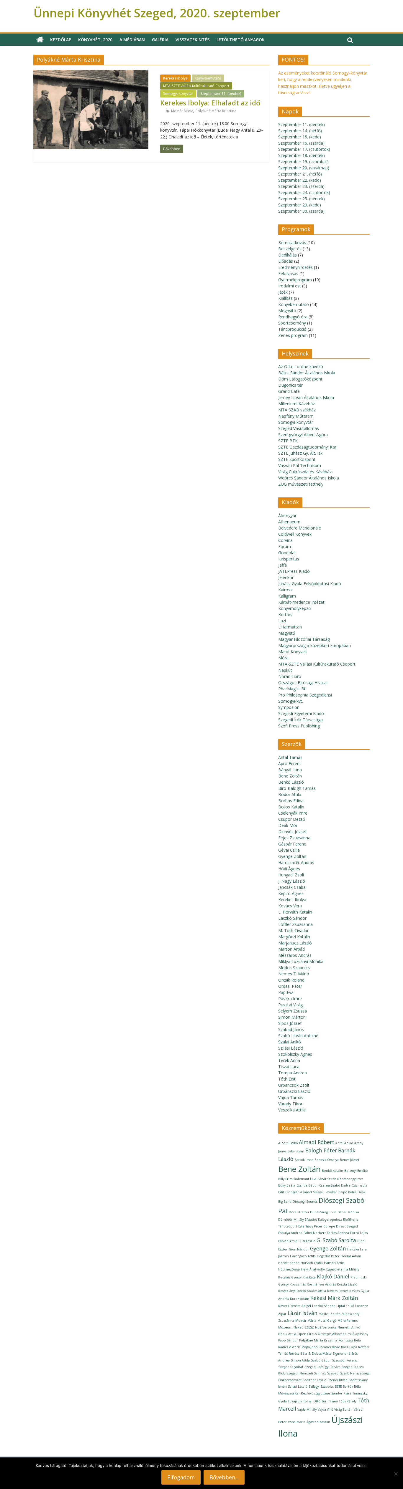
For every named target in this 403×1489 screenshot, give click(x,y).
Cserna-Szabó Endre (334, 1185)
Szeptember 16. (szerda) (301, 143)
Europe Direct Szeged (341, 1226)
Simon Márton (292, 1017)
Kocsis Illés (298, 1284)
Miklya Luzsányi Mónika (300, 961)
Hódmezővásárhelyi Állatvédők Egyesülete (310, 1269)
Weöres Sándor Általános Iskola (308, 478)
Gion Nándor (299, 1249)
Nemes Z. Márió (293, 974)
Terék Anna (289, 1060)
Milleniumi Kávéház (296, 403)
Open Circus (307, 1334)
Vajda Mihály (307, 1409)
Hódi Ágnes (289, 868)
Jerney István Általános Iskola (306, 397)
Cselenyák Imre (292, 813)
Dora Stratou (299, 1212)
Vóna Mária (296, 1422)
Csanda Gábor (307, 1185)
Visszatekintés (192, 39)
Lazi (282, 620)
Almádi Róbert (316, 1142)
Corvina (285, 540)
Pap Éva (286, 992)
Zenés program (293, 335)
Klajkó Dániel (333, 1276)
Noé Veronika (325, 1327)
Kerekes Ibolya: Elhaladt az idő (210, 102)
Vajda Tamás (290, 1097)
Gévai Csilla (289, 850)
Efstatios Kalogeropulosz (323, 1219)
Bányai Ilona (290, 769)
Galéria (160, 39)
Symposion (288, 707)
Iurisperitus (288, 559)
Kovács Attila (316, 1291)
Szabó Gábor (321, 1360)
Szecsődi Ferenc (345, 1360)
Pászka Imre (290, 998)
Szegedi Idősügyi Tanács (322, 1367)
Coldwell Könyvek (295, 534)
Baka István (295, 1151)
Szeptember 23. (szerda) (301, 186)
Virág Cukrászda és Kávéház (305, 471)
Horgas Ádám (351, 1256)
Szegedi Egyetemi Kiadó (301, 713)
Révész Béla (298, 1353)
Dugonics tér (290, 385)
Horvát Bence (288, 1263)
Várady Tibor (290, 1103)
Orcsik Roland (291, 980)
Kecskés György (290, 1277)
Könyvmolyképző (294, 608)
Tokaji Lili (295, 1401)
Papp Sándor (288, 1340)
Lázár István (302, 1312)
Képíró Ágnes (291, 893)
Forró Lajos (359, 1233)
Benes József (349, 1160)
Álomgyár (287, 515)
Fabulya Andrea (290, 1233)
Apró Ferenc (290, 763)
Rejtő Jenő (309, 1347)
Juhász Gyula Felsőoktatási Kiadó (309, 583)
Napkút (285, 670)
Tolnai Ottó (311, 1401)
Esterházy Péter (310, 1226)
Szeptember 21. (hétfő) (300, 174)
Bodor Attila (289, 794)
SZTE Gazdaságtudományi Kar (307, 447)
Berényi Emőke (356, 1171)
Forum (284, 546)
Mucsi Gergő (326, 1320)
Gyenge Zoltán (292, 856)
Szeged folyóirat (290, 1367)
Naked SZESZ (304, 1327)
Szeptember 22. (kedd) (299, 180)
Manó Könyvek (292, 651)
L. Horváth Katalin (295, 912)
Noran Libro (289, 676)
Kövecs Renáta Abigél (294, 1306)
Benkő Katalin (332, 1171)
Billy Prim (285, 1179)
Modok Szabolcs (294, 967)
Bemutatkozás (292, 242)
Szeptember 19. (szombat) (303, 161)
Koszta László (347, 1284)
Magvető (286, 633)
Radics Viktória (289, 1347)
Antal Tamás (290, 757)
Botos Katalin (291, 807)
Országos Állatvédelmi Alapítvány (343, 1334)
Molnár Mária (182, 110)
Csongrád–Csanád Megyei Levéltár (311, 1192)
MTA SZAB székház (297, 410)
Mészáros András (295, 955)
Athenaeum (289, 522)
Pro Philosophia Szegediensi (305, 695)
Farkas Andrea (338, 1233)
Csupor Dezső (291, 819)
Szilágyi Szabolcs (321, 1386)
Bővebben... (224, 1477)
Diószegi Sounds (305, 1202)
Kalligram (287, 596)
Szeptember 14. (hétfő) (300, 130)
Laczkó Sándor (292, 918)
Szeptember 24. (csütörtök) (304, 192)
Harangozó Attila (303, 1256)
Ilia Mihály (351, 1269)
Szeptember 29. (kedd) (299, 205)
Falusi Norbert (315, 1233)
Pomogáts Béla (349, 1340)
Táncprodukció (292, 329)
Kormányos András (321, 1284)
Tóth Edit (287, 1079)
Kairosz (285, 590)
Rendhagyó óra (292, 317)
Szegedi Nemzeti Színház (306, 1373)
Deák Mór (287, 825)
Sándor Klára (341, 1393)
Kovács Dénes (337, 1291)
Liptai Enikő (345, 1306)
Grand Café (289, 391)
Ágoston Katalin (318, 1422)
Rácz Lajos (349, 1347)
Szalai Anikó (289, 1042)
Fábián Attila (287, 1241)
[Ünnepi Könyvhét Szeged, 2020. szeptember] (40, 40)
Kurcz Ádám (299, 1299)
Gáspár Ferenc (292, 844)
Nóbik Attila (287, 1334)
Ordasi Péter (290, 986)
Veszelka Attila (292, 1110)
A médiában (132, 39)
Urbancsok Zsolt (293, 1085)
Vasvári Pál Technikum (299, 465)
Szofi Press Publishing (299, 726)
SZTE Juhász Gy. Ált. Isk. (300, 453)
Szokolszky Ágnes (295, 1054)
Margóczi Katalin (294, 936)
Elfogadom (181, 1477)
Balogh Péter (321, 1150)
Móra (283, 658)
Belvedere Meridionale (299, 528)
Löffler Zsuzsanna (295, 924)
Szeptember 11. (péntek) (220, 93)
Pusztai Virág (290, 1004)
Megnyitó (287, 310)
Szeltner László (314, 1380)
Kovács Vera (290, 906)
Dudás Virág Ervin (323, 1212)
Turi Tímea (330, 1401)
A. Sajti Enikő (288, 1143)
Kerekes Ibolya (175, 78)
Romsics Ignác (329, 1347)
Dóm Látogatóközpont (300, 379)
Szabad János (291, 1029)
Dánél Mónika (348, 1212)
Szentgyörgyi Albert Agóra (303, 434)
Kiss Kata (309, 1277)
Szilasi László (290, 1048)
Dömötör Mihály (291, 1219)
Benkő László (291, 782)
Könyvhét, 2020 (95, 39)
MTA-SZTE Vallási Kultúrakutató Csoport (196, 85)
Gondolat (287, 552)
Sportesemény (292, 323)
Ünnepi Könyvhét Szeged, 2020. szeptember (156, 13)
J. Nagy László (291, 881)
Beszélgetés (290, 249)
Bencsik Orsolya (326, 1160)
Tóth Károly (347, 1401)
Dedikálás (287, 255)
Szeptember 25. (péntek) (301, 198)
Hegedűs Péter (328, 1256)
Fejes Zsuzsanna (294, 838)
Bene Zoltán (290, 776)
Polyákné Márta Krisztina (216, 110)
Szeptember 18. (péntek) (301, 155)
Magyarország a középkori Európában (314, 645)
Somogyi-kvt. (290, 701)
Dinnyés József (292, 831)
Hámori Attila (334, 1263)
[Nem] (396, 1474)
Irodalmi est (289, 286)
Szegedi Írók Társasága (300, 719)
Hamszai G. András (296, 862)
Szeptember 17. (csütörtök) (304, 149)
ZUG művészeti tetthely (300, 484)
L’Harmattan (290, 627)
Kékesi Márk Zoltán (334, 1297)
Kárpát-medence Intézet (301, 602)
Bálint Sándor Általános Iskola (306, 372)
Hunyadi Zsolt (291, 875)
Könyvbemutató (208, 78)
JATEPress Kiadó (294, 571)
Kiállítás (285, 298)
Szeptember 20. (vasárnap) (303, 168)
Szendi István (337, 1380)
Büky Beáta (286, 1185)
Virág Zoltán (343, 1409)
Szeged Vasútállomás (298, 428)
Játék (283, 292)
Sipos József (290, 1023)
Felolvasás (288, 273)
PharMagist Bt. (292, 688)
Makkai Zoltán (329, 1314)
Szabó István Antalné (298, 1035)
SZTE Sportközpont (296, 459)
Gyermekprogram (295, 279)
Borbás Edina (291, 800)
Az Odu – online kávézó (300, 366)
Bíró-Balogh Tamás (297, 788)
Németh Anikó (349, 1327)
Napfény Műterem (296, 416)
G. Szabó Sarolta (336, 1240)
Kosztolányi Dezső (292, 1291)
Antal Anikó (344, 1143)
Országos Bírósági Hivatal (302, 682)
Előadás (285, 261)
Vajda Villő (325, 1409)
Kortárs (285, 614)
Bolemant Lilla (305, 1179)
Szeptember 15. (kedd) (299, 137)
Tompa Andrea (292, 1073)
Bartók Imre (303, 1160)
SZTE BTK (288, 441)
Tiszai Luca (288, 1066)
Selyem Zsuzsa (292, 1011)
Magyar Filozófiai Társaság (304, 639)
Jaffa (282, 565)
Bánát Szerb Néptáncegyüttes (340, 1179)
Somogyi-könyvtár (178, 93)
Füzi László (307, 1241)
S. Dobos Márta (320, 1353)
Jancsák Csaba (292, 887)
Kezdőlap (60, 39)
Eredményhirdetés (295, 267)
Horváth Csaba (312, 1263)
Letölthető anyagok (241, 39)
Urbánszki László (294, 1091)
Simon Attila (300, 1360)
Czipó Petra (347, 1192)
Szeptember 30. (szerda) (301, 211)
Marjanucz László (295, 943)
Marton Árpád (291, 949)
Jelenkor (286, 577)
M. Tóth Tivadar (293, 930)
